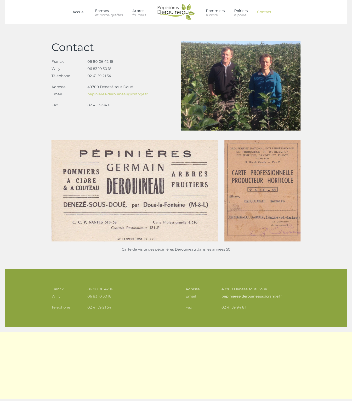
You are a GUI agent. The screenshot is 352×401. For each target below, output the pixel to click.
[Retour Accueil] (176, 12)
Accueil (79, 12)
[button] (139, 12)
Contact (264, 12)
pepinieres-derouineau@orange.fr (117, 94)
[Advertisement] (143, 365)
